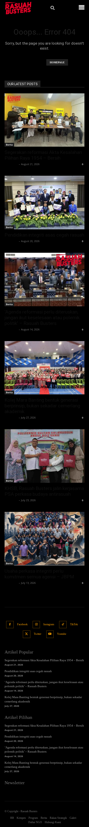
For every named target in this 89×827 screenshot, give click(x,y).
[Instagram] (36, 624)
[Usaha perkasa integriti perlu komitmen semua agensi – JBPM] (44, 538)
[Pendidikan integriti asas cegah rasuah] (44, 202)
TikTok (74, 624)
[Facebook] (10, 624)
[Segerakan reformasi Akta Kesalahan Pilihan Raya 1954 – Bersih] (44, 120)
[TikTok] (63, 624)
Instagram (48, 624)
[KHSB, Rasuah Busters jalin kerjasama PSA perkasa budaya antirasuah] (44, 456)
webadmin (11, 164)
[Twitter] (26, 634)
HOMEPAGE (57, 62)
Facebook (22, 624)
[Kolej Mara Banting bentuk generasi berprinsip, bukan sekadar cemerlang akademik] (44, 368)
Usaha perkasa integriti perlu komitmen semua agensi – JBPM (39, 573)
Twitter (37, 634)
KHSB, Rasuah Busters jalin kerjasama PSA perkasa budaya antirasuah (44, 491)
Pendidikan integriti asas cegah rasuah (44, 235)
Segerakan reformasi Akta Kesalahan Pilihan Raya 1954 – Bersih (43, 155)
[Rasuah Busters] (18, 7)
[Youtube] (50, 634)
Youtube (61, 634)
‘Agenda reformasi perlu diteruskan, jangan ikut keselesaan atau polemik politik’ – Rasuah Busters (42, 317)
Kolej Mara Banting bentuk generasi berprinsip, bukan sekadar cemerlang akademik (42, 405)
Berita (9, 144)
